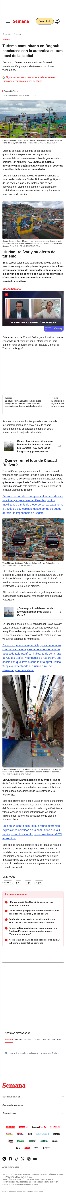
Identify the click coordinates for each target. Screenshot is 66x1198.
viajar (28, 882)
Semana (6, 34)
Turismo (17, 34)
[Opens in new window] (10, 1159)
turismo (7, 882)
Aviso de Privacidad (13, 1167)
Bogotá (39, 882)
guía (18, 882)
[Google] (4, 1159)
